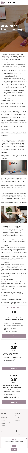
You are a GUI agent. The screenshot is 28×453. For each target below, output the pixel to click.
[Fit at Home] (8, 2)
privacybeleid (18, 418)
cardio (5, 281)
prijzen (2, 415)
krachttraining (6, 56)
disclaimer (17, 417)
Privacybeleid (21, 443)
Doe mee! (14, 449)
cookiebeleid (18, 420)
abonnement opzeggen (20, 422)
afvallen (2, 418)
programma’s (4, 417)
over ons (3, 423)
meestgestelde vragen (6, 422)
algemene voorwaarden (20, 415)
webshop (3, 420)
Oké (14, 446)
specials (3, 425)
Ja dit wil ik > (14, 368)
